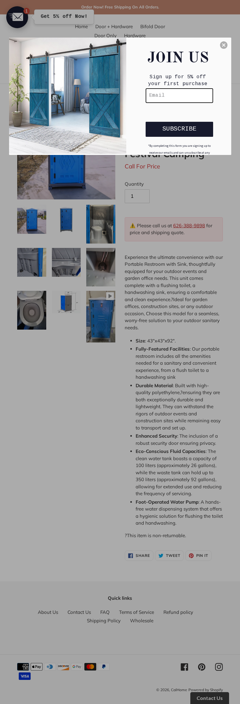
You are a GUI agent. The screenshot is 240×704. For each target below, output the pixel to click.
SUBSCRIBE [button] (179, 128)
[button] (224, 45)
